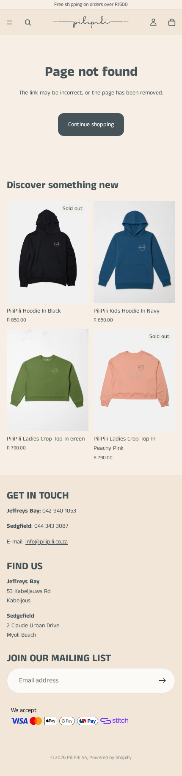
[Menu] (9, 22)
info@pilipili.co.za (46, 542)
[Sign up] (162, 681)
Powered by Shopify (110, 757)
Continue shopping (91, 124)
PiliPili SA (77, 757)
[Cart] (172, 22)
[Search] (28, 22)
